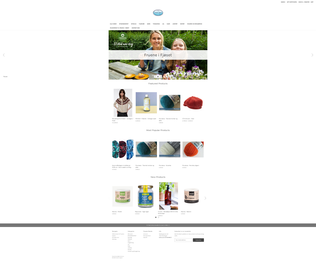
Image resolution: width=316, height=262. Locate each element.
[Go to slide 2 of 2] (158, 217)
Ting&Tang (156, 24)
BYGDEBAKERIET (123, 24)
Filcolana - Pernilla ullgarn (190, 165)
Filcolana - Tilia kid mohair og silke (168, 119)
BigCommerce (121, 256)
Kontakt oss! (136, 28)
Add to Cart (123, 197)
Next (312, 54)
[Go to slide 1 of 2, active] (155, 217)
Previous (3, 54)
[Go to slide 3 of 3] (160, 76)
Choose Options (123, 104)
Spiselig (133, 24)
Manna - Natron (186, 211)
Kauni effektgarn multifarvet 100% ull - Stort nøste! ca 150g (121, 166)
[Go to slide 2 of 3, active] (158, 76)
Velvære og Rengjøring (194, 24)
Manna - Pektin (117, 211)
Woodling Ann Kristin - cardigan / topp (122, 119)
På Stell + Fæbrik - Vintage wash (145, 118)
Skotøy (182, 24)
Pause (5, 76)
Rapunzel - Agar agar (142, 211)
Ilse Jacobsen (147, 235)
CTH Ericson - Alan (188, 118)
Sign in (301, 2)
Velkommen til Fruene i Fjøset (119, 28)
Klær (168, 24)
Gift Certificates (292, 2)
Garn (148, 24)
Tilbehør (141, 24)
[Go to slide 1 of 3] (155, 76)
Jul (163, 24)
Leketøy (175, 24)
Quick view (122, 101)
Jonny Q (145, 234)
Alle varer (113, 24)
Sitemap (114, 239)
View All (145, 237)
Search (283, 2)
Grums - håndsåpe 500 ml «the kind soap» (168, 212)
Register (306, 2)
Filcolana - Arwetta (165, 165)
